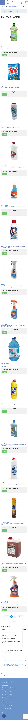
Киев (3, 701)
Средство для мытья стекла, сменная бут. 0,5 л (13, 206)
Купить (4, 55)
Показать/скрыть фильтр (10, 11)
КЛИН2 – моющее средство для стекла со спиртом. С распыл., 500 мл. (12, 286)
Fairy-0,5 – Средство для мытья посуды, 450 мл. (13, 167)
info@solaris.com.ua (7, 682)
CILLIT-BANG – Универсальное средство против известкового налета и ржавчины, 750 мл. (13, 603)
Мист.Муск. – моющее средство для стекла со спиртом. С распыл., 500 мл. (13, 326)
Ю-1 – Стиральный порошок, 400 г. (10, 87)
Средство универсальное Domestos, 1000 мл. (12, 404)
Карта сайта (5, 685)
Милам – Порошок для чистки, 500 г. (10, 127)
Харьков (4, 689)
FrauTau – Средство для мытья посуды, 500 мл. (13, 48)
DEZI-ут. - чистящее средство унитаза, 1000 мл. (13, 484)
